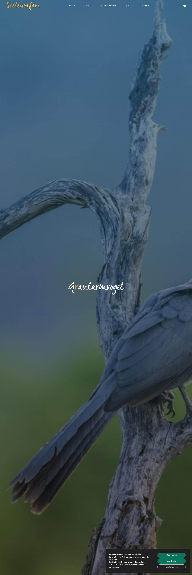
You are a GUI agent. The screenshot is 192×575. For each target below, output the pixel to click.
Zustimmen (172, 555)
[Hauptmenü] (183, 5)
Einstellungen (121, 562)
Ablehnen (171, 561)
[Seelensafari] (23, 5)
